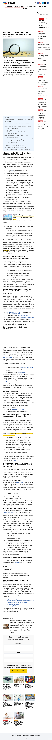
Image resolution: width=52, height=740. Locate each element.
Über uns (13, 735)
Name (19, 652)
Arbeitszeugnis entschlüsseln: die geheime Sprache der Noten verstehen (42, 36)
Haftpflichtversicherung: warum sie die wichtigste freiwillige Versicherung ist (44, 81)
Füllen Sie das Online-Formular (13, 312)
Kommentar (18, 643)
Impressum (38, 735)
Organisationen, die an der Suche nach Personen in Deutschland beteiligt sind (18, 127)
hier (22, 323)
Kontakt (19, 735)
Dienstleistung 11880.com (12, 605)
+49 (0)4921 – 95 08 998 (17, 409)
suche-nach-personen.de (9, 512)
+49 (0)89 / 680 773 (16, 313)
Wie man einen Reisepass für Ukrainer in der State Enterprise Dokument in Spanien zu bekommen (7, 687)
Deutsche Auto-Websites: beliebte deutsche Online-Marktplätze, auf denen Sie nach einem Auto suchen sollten (29, 705)
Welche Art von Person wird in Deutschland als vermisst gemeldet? (17, 124)
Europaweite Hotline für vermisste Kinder (15, 147)
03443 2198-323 (15, 369)
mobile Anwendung (17, 531)
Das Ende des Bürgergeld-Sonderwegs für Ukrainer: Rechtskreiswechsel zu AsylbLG (44, 24)
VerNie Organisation (12, 133)
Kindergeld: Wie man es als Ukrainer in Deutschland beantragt (7, 722)
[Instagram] (40, 3)
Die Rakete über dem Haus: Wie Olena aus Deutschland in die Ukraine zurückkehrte (43, 125)
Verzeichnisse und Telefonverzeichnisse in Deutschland (20, 600)
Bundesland (6, 250)
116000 (17, 562)
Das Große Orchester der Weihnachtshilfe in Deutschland (29, 686)
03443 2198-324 (22, 372)
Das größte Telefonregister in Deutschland (16, 599)
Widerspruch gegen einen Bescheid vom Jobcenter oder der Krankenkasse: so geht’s (43, 91)
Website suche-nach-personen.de (15, 144)
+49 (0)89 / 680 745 (23, 315)
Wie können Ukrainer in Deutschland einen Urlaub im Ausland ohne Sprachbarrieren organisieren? (42, 69)
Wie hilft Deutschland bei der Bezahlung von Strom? (19, 704)
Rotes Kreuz (10, 130)
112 (12, 170)
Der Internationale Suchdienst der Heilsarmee (17, 131)
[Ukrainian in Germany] (9, 3)
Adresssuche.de (20, 482)
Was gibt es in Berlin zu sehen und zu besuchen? (19, 685)
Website (5, 381)
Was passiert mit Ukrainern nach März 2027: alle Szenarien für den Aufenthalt (42, 103)
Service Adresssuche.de (12, 142)
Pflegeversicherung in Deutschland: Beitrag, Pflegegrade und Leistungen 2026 (43, 58)
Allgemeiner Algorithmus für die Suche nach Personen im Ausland (18, 120)
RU (48, 3)
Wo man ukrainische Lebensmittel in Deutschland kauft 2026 (7, 704)
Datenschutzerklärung (28, 735)
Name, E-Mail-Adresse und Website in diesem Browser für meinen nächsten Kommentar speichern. (18, 666)
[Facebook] (38, 3)
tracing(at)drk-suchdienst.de (27, 317)
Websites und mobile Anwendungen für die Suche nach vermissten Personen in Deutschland (19, 139)
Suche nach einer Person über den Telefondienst (17, 149)
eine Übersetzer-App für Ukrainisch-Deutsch (20, 242)
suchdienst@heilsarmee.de (26, 367)
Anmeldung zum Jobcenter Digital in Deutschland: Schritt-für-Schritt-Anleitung (18, 723)
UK (48, 2)
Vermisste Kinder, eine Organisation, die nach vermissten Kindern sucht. (16, 136)
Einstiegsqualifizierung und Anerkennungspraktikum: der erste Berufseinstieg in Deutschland (44, 47)
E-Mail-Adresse (18, 658)
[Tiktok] (45, 3)
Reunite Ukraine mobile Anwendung (15, 145)
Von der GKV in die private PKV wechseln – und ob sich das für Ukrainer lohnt (42, 114)
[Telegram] (43, 3)
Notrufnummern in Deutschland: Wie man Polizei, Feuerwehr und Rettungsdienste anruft (23, 217)
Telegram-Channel (7, 357)
